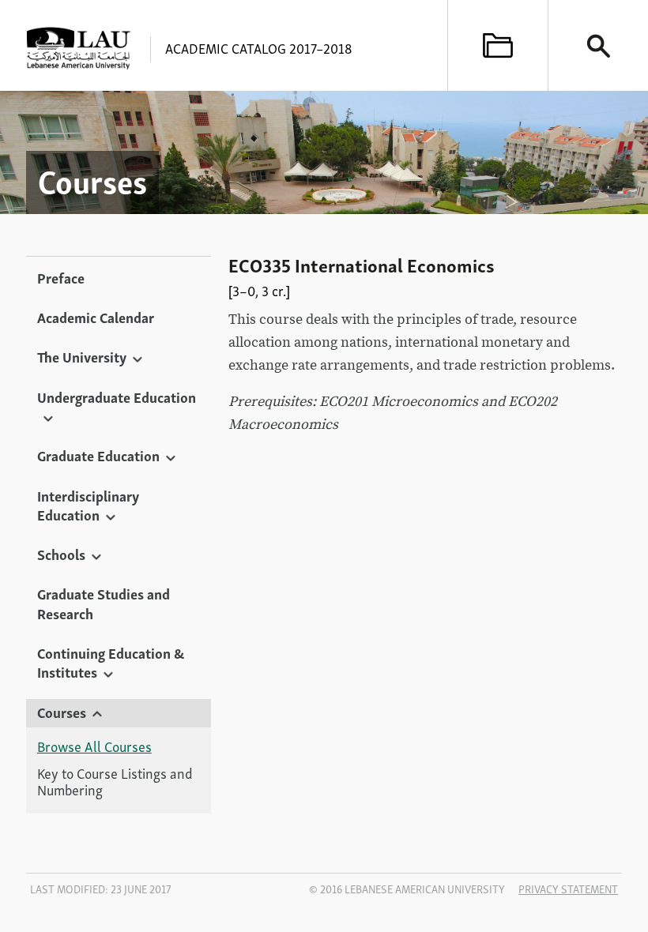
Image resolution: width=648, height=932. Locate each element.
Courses (61, 712)
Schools (61, 554)
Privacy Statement (568, 888)
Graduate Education (98, 455)
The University (81, 356)
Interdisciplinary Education (88, 504)
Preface (61, 277)
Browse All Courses (94, 746)
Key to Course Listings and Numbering (115, 782)
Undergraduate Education (116, 396)
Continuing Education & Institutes (110, 661)
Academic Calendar (95, 317)
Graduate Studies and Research (103, 602)
